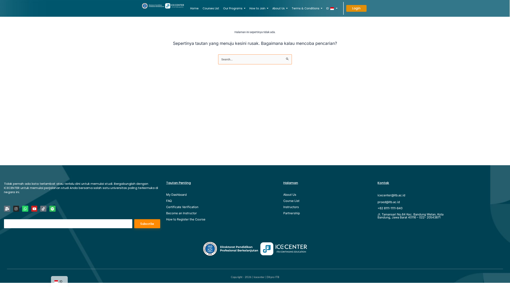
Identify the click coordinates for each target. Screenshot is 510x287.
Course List (291, 201)
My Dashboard (176, 195)
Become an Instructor (181, 213)
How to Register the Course (185, 219)
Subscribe (147, 224)
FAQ (169, 201)
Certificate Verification (182, 207)
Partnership (291, 213)
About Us (289, 195)
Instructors (291, 207)
